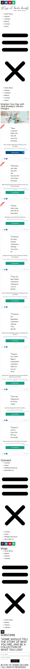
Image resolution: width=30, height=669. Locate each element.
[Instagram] (2, 2)
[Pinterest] (10, 2)
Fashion (7, 16)
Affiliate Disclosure (10, 468)
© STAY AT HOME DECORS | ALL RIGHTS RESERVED (14, 666)
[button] (15, 57)
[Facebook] (6, 2)
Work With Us (9, 470)
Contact (7, 24)
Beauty (6, 21)
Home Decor (8, 14)
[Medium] (13, 2)
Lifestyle (7, 19)
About (6, 26)
